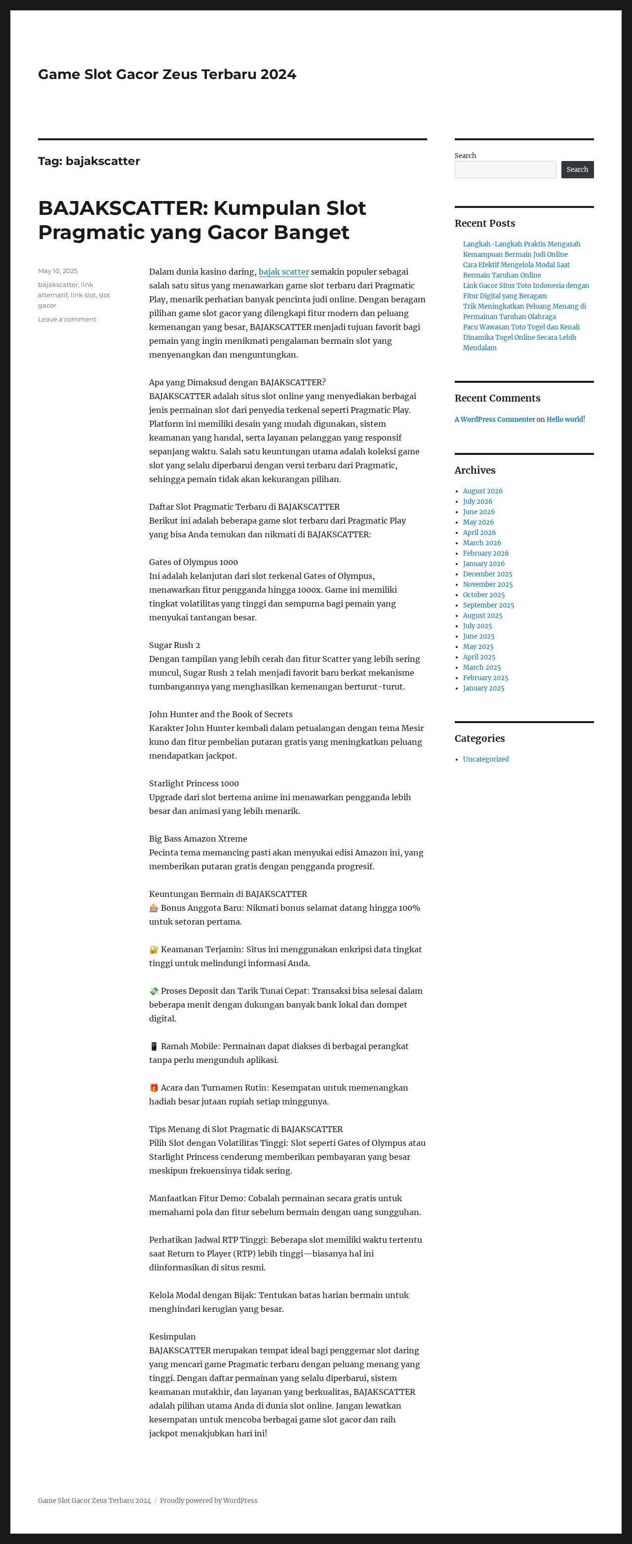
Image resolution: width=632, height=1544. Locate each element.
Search (465, 156)
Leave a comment (67, 319)
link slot (83, 295)
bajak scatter (284, 272)
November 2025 (488, 584)
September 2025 (488, 605)
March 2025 (482, 667)
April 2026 (479, 532)
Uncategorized (486, 759)
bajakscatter (58, 284)
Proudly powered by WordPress (209, 1501)
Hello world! (566, 419)
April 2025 (479, 657)
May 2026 (478, 522)
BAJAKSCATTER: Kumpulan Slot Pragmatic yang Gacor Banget (202, 220)
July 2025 (477, 626)
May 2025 (478, 647)
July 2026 (478, 501)
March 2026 (482, 543)
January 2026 (484, 564)
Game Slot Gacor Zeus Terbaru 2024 (167, 74)
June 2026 (479, 512)
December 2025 (488, 574)
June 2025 (479, 636)
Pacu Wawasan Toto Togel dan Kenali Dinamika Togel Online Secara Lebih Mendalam (521, 337)
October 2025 (484, 595)
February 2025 (486, 678)
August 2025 (483, 615)
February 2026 (486, 553)
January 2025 (484, 688)
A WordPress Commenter (495, 419)
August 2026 (483, 491)
